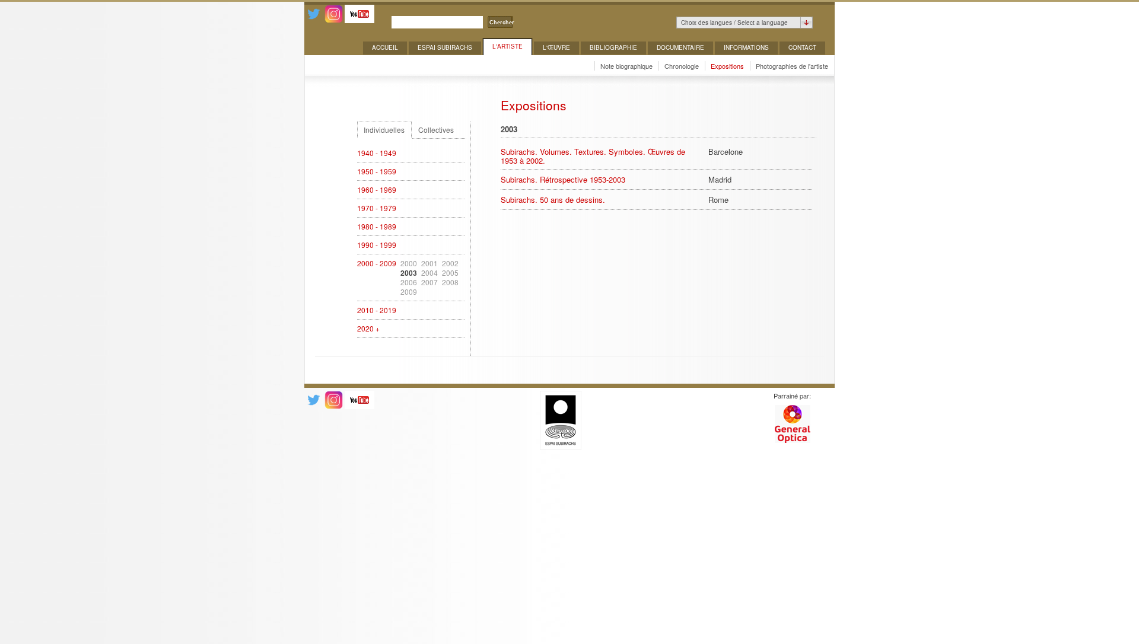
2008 (450, 282)
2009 (408, 292)
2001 (429, 263)
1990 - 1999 (376, 245)
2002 (450, 263)
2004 (429, 273)
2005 (450, 273)
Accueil (385, 47)
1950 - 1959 (376, 171)
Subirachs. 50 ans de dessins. (553, 199)
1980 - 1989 (376, 226)
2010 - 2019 (376, 310)
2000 (408, 263)
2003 (408, 273)
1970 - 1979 (376, 208)
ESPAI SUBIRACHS (445, 47)
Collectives (436, 130)
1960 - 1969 (376, 190)
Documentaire (680, 47)
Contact (802, 47)
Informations (746, 47)
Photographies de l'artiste (792, 66)
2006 (408, 282)
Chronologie (681, 66)
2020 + (368, 328)
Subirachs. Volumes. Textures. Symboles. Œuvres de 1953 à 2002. (593, 156)
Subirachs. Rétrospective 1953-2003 (563, 179)
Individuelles (384, 130)
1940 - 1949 (376, 153)
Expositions (727, 66)
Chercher (501, 22)
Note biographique (626, 66)
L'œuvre (556, 47)
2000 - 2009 (376, 263)
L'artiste (507, 46)
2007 (429, 282)
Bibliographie (613, 47)
